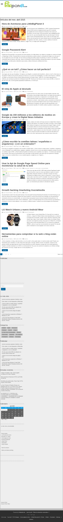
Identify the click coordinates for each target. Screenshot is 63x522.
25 (18, 415)
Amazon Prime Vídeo (5, 503)
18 (18, 413)
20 (2, 415)
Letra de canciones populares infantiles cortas (12, 299)
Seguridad (11, 334)
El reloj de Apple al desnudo (16, 89)
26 (21, 415)
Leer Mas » (5, 44)
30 (12, 417)
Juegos (25, 26)
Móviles (19, 332)
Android (26, 212)
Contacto (31, 519)
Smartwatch (30, 91)
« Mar (2, 419)
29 (9, 417)
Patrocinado (4, 334)
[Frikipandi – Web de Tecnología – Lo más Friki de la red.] (17, 4)
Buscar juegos (4, 433)
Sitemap (58, 517)
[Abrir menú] (1, 4)
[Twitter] (32, 515)
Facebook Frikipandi (5, 439)
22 (9, 415)
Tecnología (26, 146)
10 (15, 411)
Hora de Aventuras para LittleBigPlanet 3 (23, 24)
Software (11, 336)
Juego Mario (4, 442)
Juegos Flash (4, 441)
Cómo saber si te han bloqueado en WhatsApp (12, 301)
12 (21, 411)
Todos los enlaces (5, 447)
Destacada (26, 168)
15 (9, 413)
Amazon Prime (4, 502)
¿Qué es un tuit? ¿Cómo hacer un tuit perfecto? (26, 69)
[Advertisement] (12, 269)
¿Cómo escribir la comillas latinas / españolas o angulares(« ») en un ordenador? (27, 142)
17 (15, 413)
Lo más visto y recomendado (41, 168)
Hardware (4, 330)
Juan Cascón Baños (8, 26)
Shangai (17, 517)
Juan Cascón (29, 512)
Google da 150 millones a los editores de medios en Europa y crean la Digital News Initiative (28, 116)
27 (2, 417)
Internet (26, 52)
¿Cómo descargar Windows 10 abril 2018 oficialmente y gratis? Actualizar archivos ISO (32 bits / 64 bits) (12, 319)
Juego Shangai (4, 444)
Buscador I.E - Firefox (5, 436)
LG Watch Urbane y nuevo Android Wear (22, 209)
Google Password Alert (14, 50)
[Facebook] (30, 515)
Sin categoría (19, 334)
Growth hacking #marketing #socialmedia (23, 190)
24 (15, 415)
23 (12, 415)
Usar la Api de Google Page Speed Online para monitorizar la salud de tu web (26, 164)
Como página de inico (6, 438)
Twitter (47, 517)
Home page (3, 517)
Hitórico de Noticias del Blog (7, 450)
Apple (25, 91)
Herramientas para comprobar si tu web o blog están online (29, 235)
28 (5, 417)
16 (12, 413)
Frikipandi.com (22, 512)
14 (5, 413)
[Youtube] (34, 515)
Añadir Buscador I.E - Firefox (38, 517)
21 (5, 415)
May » (6, 419)
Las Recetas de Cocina (6, 435)
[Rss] (28, 515)
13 (2, 413)
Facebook (52, 517)
